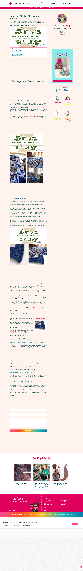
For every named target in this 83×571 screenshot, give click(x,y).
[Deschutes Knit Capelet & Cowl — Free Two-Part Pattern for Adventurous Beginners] (41, 472)
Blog (45, 503)
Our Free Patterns (48, 501)
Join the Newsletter (64, 500)
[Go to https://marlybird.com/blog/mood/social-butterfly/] (68, 102)
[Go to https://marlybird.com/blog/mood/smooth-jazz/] (57, 116)
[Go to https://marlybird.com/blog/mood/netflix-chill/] (57, 101)
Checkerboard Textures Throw (18, 331)
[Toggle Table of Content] (45, 49)
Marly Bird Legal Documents (66, 514)
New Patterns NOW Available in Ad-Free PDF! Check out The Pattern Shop (41, 7)
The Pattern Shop (48, 500)
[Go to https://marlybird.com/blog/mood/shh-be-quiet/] (68, 117)
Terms (60, 514)
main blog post (38, 117)
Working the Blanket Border (16, 54)
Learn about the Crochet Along (17, 50)
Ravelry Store (63, 506)
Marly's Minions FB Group (65, 503)
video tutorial (34, 307)
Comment (12, 417)
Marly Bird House (48, 504)
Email (11, 412)
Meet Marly (62, 34)
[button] (9, 510)
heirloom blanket (34, 116)
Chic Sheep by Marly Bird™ (24, 113)
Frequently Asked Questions (16, 55)
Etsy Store (62, 504)
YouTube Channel (64, 501)
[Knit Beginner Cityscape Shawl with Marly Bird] (60, 472)
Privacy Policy (56, 514)
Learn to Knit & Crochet (49, 506)
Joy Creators (38, 103)
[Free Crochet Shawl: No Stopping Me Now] (22, 472)
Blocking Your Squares (15, 51)
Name (11, 408)
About (45, 507)
